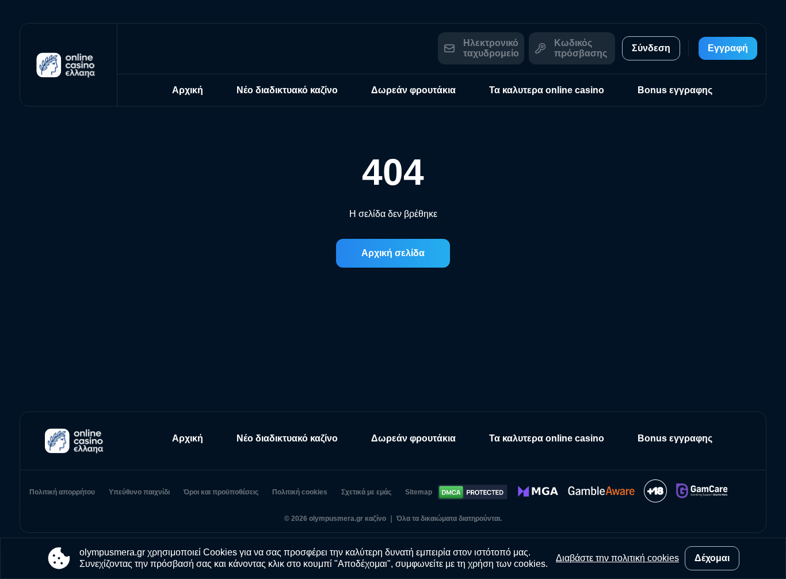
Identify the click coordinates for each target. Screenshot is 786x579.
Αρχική (187, 90)
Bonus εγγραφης (675, 90)
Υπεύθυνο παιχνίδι (139, 492)
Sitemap (418, 492)
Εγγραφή (728, 48)
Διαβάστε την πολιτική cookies (617, 558)
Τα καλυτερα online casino (546, 90)
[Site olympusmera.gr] (68, 64)
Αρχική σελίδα (393, 253)
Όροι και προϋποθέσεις (221, 492)
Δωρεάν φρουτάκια (413, 90)
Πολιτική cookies (299, 492)
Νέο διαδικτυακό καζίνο (287, 90)
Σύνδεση (651, 48)
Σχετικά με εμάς (366, 492)
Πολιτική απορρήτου (62, 492)
